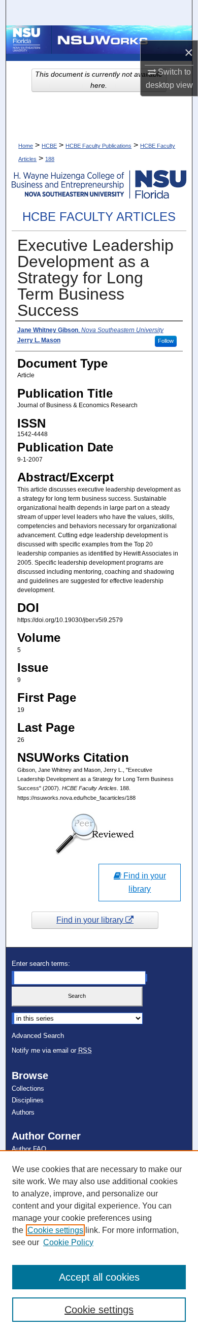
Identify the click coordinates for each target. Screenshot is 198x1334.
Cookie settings (55, 1230)
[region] (99, 1242)
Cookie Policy (68, 1242)
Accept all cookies (99, 1277)
